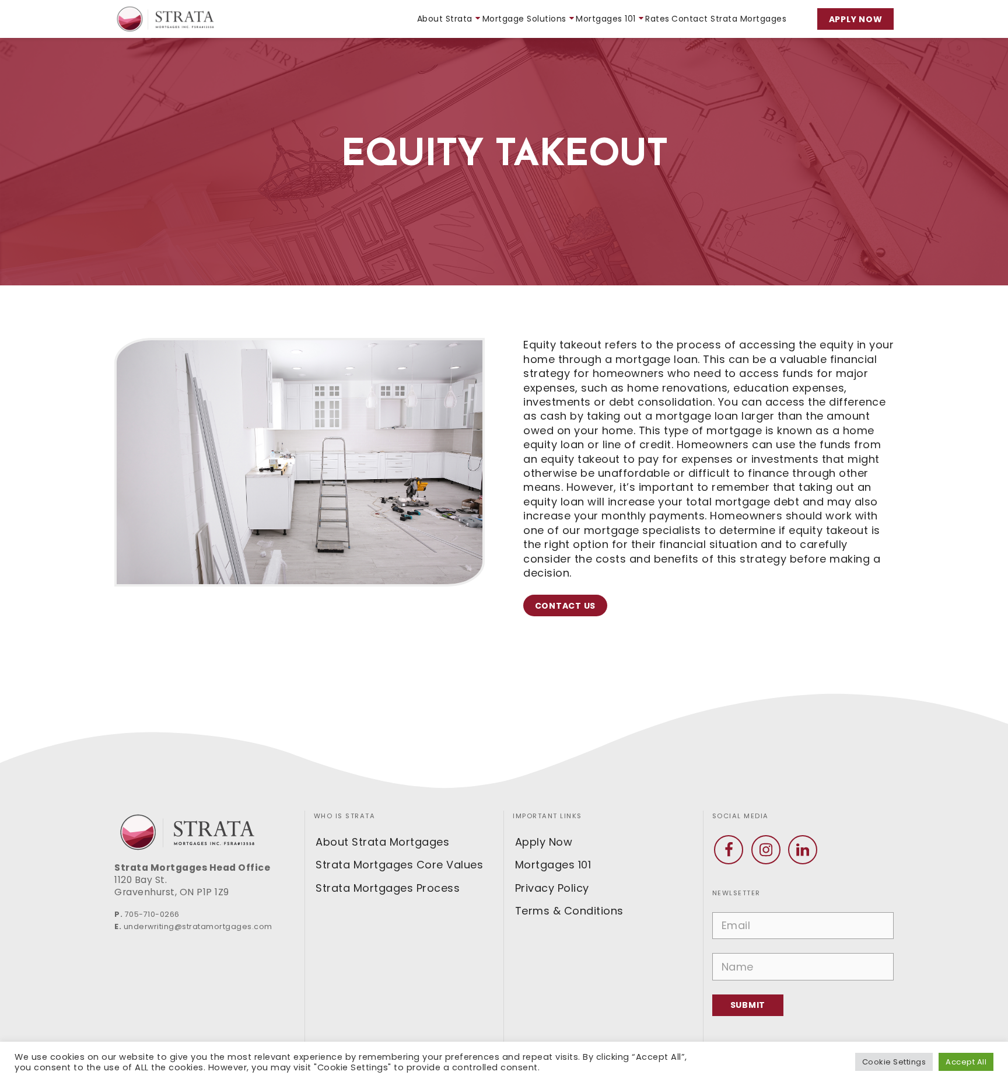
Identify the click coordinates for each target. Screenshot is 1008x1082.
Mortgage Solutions (524, 19)
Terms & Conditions (569, 910)
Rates (657, 19)
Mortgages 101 (606, 19)
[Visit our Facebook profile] (728, 849)
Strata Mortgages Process (388, 888)
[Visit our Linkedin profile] (802, 849)
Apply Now (856, 19)
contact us (565, 606)
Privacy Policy (552, 888)
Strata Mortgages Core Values (399, 864)
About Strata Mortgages (382, 842)
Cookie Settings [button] (894, 1061)
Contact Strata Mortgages (728, 19)
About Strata (445, 19)
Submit (748, 1005)
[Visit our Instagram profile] (765, 849)
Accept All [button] (966, 1061)
